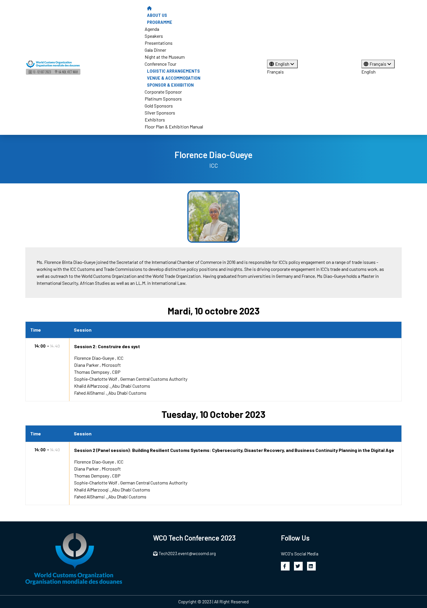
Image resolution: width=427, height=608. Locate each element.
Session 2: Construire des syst (107, 346)
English (282, 64)
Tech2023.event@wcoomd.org (187, 553)
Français (275, 71)
